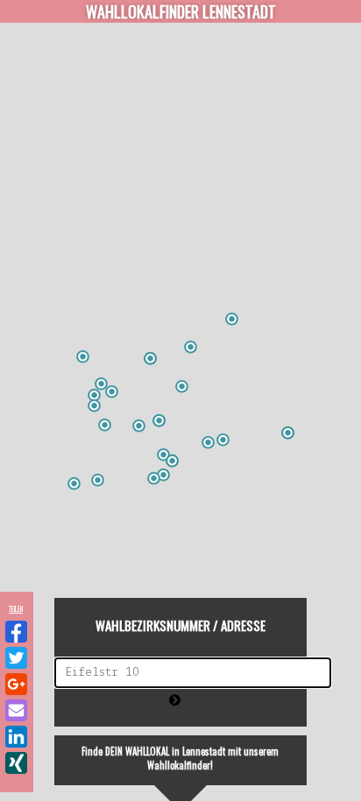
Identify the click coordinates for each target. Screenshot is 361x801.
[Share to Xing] (16, 763)
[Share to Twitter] (16, 658)
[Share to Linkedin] (16, 737)
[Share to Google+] (16, 684)
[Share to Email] (16, 710)
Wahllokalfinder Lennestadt (181, 11)
